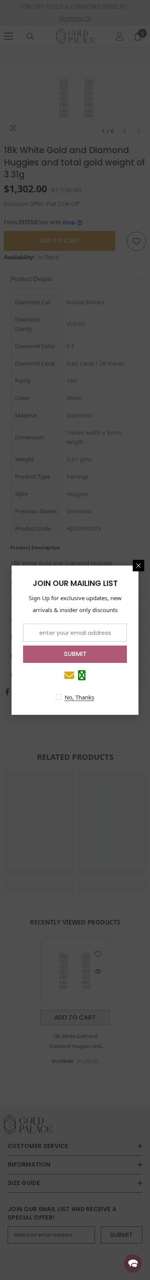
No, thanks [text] (79, 697)
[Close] (138, 565)
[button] (133, 1263)
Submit (75, 653)
